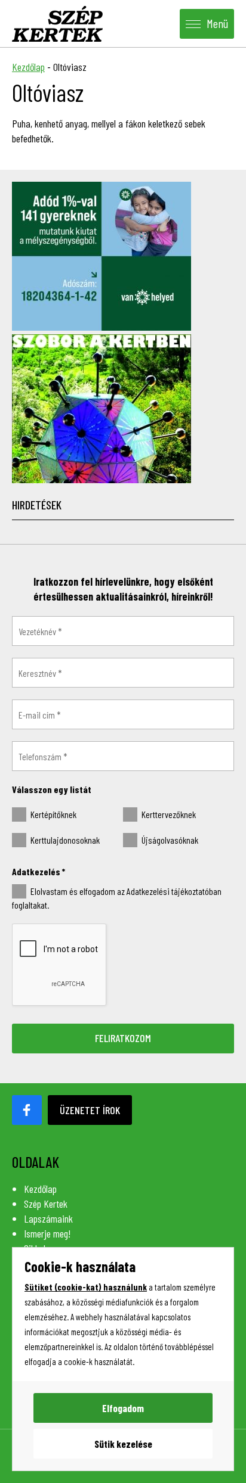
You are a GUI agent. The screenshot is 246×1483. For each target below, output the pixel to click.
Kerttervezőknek (168, 814)
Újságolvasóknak (169, 839)
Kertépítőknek (52, 814)
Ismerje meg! (47, 1233)
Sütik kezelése (123, 1444)
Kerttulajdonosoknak (64, 839)
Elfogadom (123, 1408)
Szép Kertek (45, 1203)
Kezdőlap (28, 66)
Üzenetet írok (90, 1110)
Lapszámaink (48, 1218)
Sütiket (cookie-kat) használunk (85, 1287)
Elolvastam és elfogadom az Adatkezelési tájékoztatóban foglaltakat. (117, 897)
